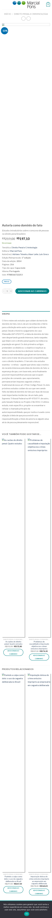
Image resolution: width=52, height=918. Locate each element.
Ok (26, 914)
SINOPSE (6, 314)
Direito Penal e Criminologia (31, 14)
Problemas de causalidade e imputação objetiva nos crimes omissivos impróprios (39, 645)
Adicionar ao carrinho (32, 291)
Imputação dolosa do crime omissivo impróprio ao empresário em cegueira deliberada (39, 880)
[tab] (26, 314)
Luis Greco (44, 254)
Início (7, 14)
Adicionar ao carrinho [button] (13, 652)
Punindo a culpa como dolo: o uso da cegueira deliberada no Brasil (13, 878)
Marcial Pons (16, 251)
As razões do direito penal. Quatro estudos (13, 643)
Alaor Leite (33, 254)
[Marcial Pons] (26, 4)
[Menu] (3, 4)
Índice (6, 281)
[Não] (46, 910)
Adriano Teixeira (19, 254)
